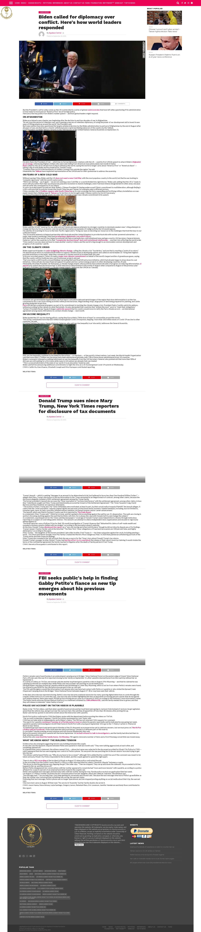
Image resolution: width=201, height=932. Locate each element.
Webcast (119, 3)
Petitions (47, 3)
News (23, 3)
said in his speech (63, 309)
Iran (31, 874)
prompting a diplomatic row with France (72, 236)
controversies (93, 110)
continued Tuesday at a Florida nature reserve (62, 722)
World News (24, 882)
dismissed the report (53, 527)
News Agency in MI (45, 904)
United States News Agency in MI (32, 917)
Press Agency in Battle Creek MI (32, 879)
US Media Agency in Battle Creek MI (49, 877)
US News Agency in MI (47, 885)
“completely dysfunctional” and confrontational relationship (82, 240)
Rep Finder (108, 3)
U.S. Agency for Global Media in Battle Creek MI (37, 910)
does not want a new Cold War (68, 178)
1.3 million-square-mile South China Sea (56, 191)
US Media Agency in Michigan (30, 894)
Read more (79, 845)
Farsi (87, 3)
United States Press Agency (56, 879)
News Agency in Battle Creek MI (54, 894)
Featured (61, 871)
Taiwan (54, 193)
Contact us (78, 3)
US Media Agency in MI (50, 891)
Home (17, 3)
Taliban (38, 171)
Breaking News (25, 871)
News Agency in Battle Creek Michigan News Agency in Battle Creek (44, 913)
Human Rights (34, 3)
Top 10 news (129, 3)
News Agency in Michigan (29, 885)
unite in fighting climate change (59, 250)
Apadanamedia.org (108, 825)
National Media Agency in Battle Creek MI (50, 874)
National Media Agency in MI (42, 882)
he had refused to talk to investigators (93, 733)
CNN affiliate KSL (93, 700)
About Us (68, 3)
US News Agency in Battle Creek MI (32, 907)
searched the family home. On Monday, (52, 737)
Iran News (23, 874)
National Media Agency (28, 904)
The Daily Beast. (84, 512)
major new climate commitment (72, 256)
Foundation (96, 3)
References (58, 3)
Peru (25, 305)
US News (23, 901)
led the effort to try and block (78, 540)
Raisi (25, 165)
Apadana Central (55, 33)
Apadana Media (50, 871)
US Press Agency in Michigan (30, 891)
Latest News (38, 871)
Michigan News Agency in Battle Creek (42, 901)
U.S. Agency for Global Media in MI (50, 888)
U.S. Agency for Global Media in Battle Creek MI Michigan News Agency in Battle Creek (44, 897)
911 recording (40, 760)
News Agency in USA (27, 877)
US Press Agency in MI (27, 888)
